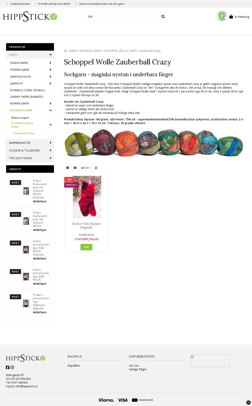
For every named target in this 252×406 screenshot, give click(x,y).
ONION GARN (19, 63)
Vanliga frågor (138, 369)
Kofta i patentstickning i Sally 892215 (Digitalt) (41, 248)
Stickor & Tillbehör (24, 150)
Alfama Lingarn (20, 117)
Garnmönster (19, 143)
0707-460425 (19, 382)
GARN (13, 55)
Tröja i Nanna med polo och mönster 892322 (40, 219)
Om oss (134, 365)
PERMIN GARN (19, 70)
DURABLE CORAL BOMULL (27, 90)
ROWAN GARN (19, 103)
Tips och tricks (20, 158)
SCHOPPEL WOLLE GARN (22, 124)
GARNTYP (16, 83)
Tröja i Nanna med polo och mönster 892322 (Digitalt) (40, 189)
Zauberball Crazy (24, 133)
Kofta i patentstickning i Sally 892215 (41, 275)
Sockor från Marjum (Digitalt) (86, 225)
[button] (239, 16)
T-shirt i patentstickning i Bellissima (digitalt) (41, 301)
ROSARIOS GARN (21, 110)
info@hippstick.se (27, 386)
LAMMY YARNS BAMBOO (26, 96)
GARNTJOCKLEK (20, 76)
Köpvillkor (74, 365)
